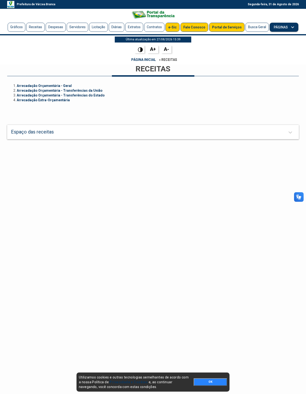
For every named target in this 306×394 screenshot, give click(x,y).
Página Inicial (143, 60)
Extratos (134, 27)
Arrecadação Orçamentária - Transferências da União (60, 90)
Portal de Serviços (227, 27)
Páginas (281, 27)
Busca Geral (257, 27)
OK (210, 381)
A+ (153, 49)
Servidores (77, 27)
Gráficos (16, 27)
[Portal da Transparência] (153, 14)
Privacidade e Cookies (128, 382)
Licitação (98, 27)
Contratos (154, 27)
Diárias (116, 27)
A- (166, 49)
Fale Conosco (194, 27)
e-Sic (172, 27)
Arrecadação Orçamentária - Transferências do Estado (61, 95)
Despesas (55, 27)
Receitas (35, 27)
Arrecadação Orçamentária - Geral (44, 86)
